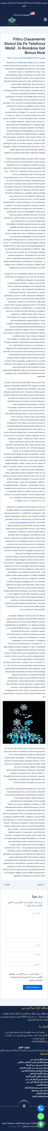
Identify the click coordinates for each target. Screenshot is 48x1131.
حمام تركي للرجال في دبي (37, 1082)
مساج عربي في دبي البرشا (37, 1065)
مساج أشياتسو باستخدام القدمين (35, 1071)
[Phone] (40, 1108)
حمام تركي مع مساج (40, 1090)
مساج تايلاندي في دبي (39, 1059)
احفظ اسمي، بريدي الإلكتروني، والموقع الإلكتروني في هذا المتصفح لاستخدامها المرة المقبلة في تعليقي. (25, 977)
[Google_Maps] (40, 1124)
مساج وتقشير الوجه (40, 1096)
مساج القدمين (42, 1085)
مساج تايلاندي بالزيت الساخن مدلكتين (33, 1062)
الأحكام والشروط (15, 1126)
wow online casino (18, 522)
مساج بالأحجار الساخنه (39, 1073)
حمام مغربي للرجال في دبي (37, 1079)
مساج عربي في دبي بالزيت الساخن (34, 1068)
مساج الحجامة (42, 1093)
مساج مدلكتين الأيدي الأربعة (37, 1076)
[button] (24, 14)
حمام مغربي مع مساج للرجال (36, 1088)
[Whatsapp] (40, 1116)
